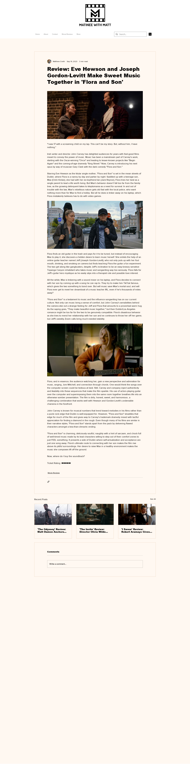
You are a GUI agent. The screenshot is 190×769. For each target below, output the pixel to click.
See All (153, 499)
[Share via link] (48, 481)
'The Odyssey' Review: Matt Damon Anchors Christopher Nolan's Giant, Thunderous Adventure (51, 530)
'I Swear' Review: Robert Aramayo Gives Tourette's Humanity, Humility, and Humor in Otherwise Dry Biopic (135, 530)
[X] (150, 34)
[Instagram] (154, 34)
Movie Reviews (54, 473)
